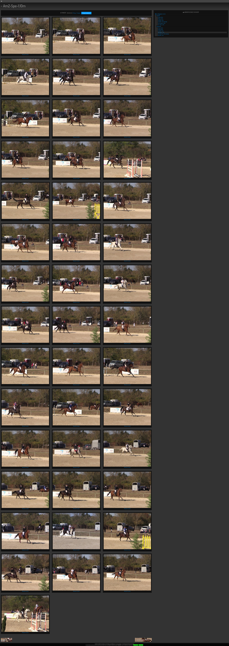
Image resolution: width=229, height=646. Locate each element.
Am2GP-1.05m (161, 20)
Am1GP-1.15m (161, 35)
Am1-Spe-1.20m (161, 24)
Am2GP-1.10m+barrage (162, 21)
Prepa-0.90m (160, 17)
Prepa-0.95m (160, 29)
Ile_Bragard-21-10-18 (160, 14)
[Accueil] (1, 1)
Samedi (158, 15)
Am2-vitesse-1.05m (161, 23)
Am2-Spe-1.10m (161, 32)
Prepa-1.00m (160, 18)
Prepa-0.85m (160, 28)
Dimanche (159, 26)
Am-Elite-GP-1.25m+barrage (163, 33)
